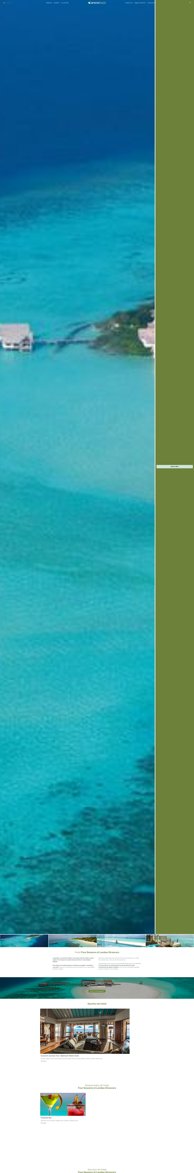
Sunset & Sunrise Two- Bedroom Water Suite (60, 1056)
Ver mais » (44, 1061)
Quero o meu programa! (97, 991)
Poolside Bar (46, 1118)
